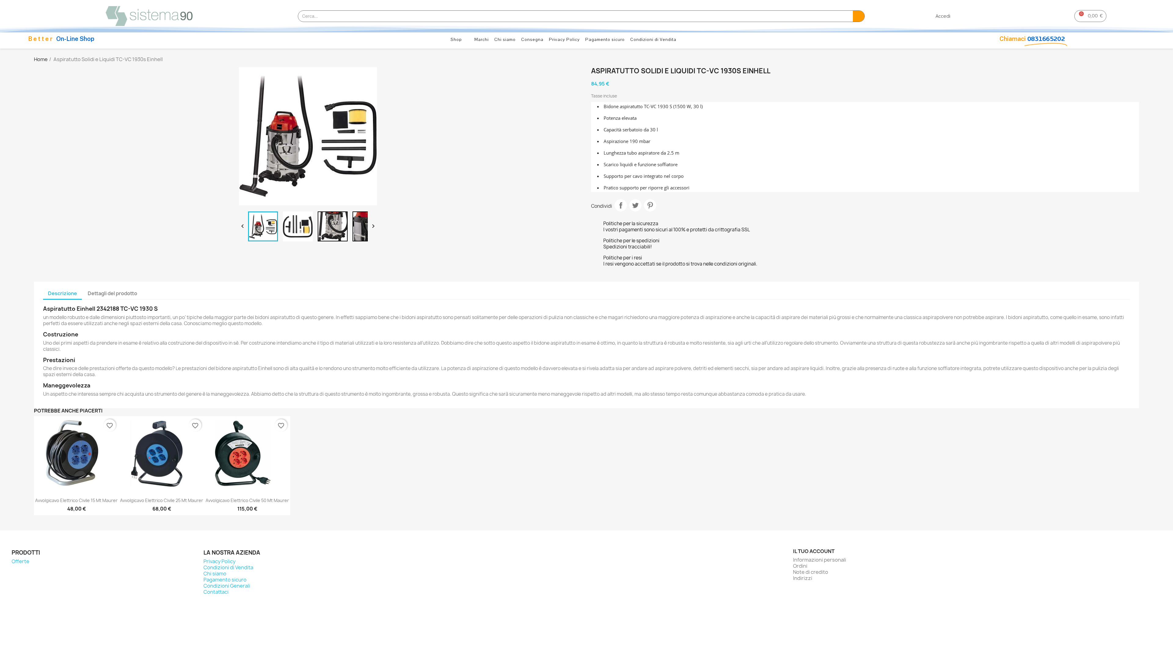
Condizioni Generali (226, 585)
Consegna (532, 39)
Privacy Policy (564, 39)
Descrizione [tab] (62, 293)
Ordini (800, 566)
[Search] (858, 16)
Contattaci (215, 591)
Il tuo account (814, 551)
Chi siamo (505, 39)
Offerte (20, 561)
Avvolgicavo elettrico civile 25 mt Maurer (161, 500)
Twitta (635, 205)
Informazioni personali (819, 559)
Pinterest (650, 205)
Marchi (481, 39)
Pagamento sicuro (605, 39)
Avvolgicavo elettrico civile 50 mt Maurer (247, 500)
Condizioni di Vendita (653, 39)
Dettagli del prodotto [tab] (112, 293)
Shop (456, 39)
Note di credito (810, 572)
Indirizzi (802, 578)
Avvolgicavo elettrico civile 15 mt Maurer (76, 500)
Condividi (621, 205)
